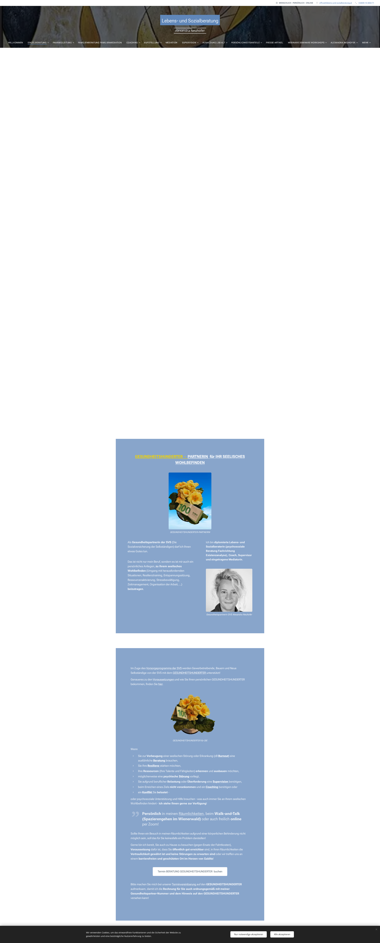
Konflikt (147, 792)
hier (160, 684)
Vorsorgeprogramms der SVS (164, 668)
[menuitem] (16, 42)
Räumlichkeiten (191, 813)
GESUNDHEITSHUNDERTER (189, 673)
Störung (184, 776)
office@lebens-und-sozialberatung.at (335, 2)
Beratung (159, 760)
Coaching (212, 787)
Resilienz (154, 765)
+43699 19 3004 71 (366, 2)
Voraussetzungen (164, 679)
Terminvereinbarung (184, 884)
